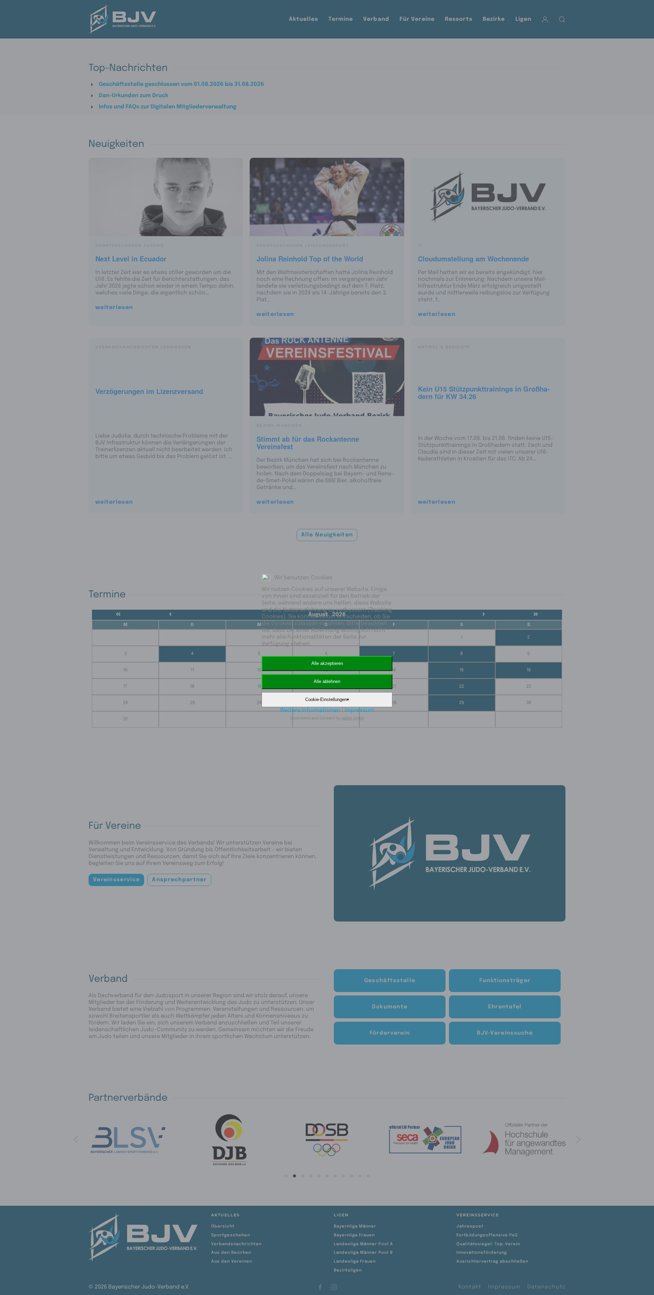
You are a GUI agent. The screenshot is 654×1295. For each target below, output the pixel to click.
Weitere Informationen (310, 710)
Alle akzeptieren (327, 663)
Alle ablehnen (327, 681)
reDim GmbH (353, 718)
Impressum (359, 710)
